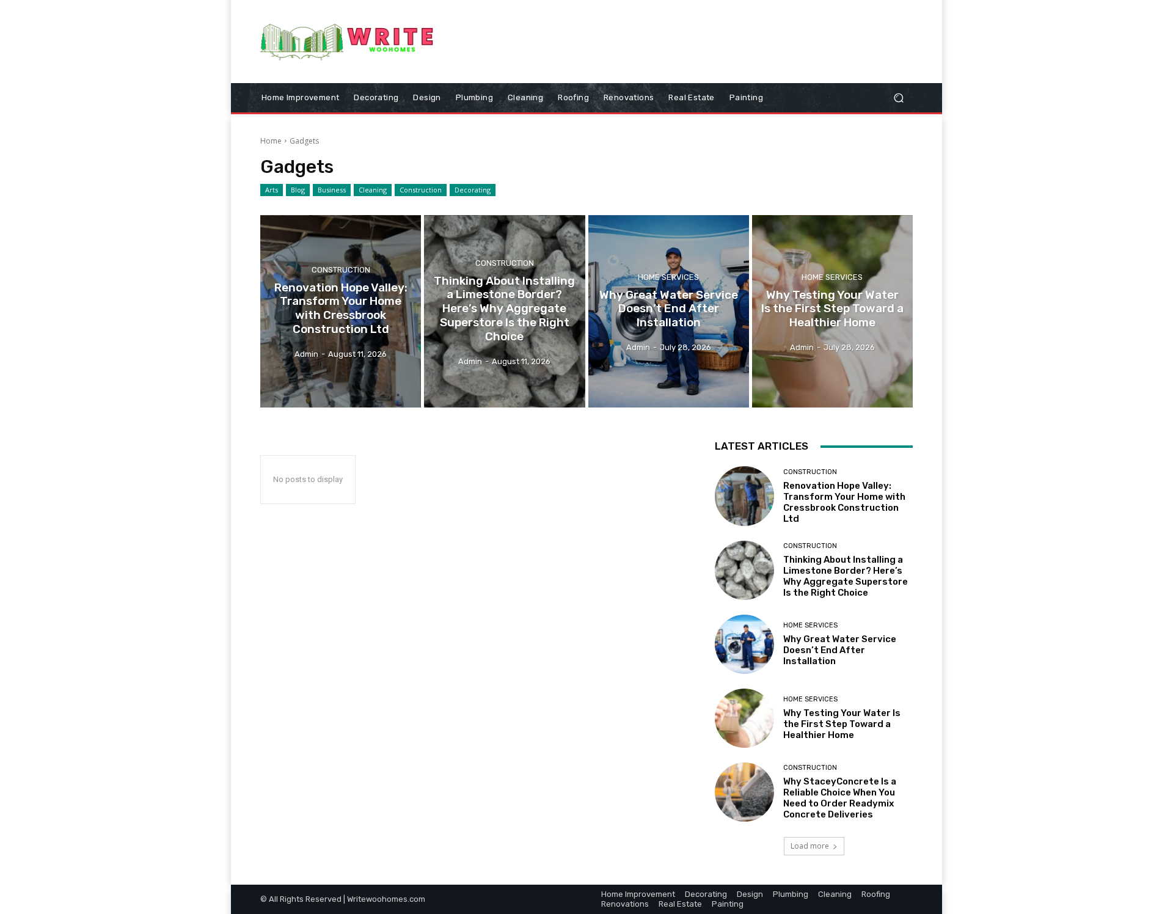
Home (271, 141)
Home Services (668, 276)
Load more (810, 846)
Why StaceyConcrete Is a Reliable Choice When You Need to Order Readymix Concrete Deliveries (839, 798)
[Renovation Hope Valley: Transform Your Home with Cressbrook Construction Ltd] (340, 311)
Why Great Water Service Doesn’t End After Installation (839, 650)
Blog (298, 189)
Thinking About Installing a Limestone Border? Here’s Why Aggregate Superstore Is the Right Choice (845, 576)
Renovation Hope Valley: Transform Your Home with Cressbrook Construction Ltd (844, 502)
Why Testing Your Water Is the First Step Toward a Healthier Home (842, 723)
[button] (898, 97)
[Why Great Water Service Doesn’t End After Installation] (668, 311)
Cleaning (373, 189)
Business (332, 189)
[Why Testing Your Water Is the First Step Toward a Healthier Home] (832, 311)
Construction (421, 189)
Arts (271, 189)
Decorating (473, 189)
